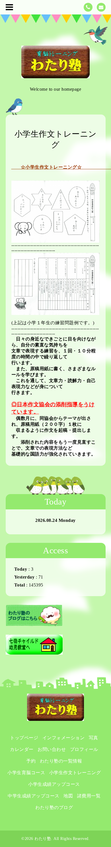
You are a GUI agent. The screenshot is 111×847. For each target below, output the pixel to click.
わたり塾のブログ (54, 807)
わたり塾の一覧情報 (61, 761)
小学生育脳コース (26, 772)
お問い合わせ (52, 749)
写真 (93, 737)
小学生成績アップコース (54, 784)
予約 (31, 761)
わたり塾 (42, 839)
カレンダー (22, 749)
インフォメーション (63, 737)
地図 (68, 795)
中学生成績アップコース (33, 795)
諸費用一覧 (89, 795)
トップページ (24, 737)
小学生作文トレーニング (75, 772)
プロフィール (84, 749)
